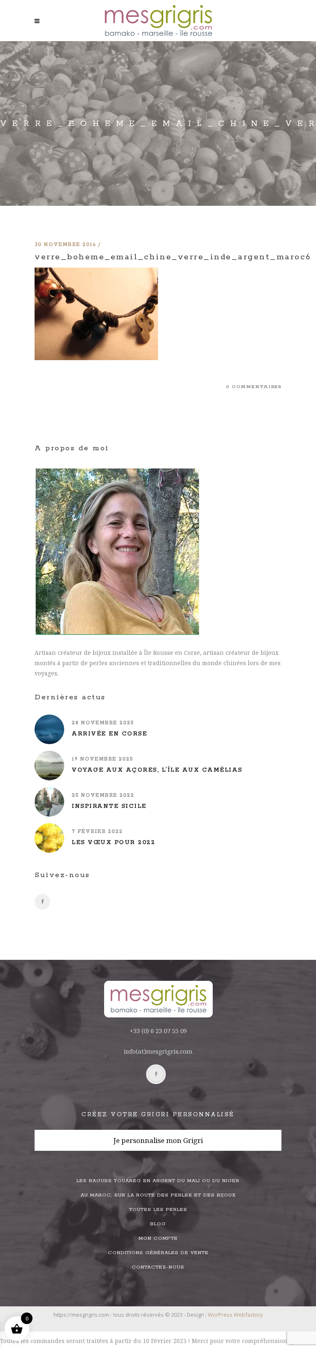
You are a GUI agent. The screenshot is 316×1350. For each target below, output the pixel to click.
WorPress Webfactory (235, 1314)
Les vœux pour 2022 (113, 842)
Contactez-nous (158, 1267)
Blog (158, 1224)
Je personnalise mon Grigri (158, 1140)
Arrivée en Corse (109, 734)
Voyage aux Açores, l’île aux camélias (157, 770)
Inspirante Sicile (109, 806)
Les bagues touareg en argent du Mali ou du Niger (158, 1181)
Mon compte (158, 1238)
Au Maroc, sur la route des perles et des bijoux (158, 1195)
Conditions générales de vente (158, 1253)
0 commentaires (253, 387)
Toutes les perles (158, 1209)
